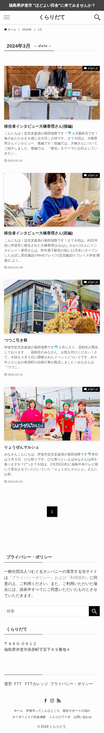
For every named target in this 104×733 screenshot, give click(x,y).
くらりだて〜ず (59, 717)
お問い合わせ (82, 717)
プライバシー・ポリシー (71, 684)
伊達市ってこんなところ (43, 710)
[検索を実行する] (94, 611)
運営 (8, 684)
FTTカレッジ (36, 684)
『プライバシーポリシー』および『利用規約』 (49, 578)
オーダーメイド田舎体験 (29, 717)
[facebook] (45, 700)
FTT (18, 684)
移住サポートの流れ (76, 710)
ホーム (18, 710)
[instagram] (52, 700)
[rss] (58, 700)
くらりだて (52, 17)
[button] (97, 17)
